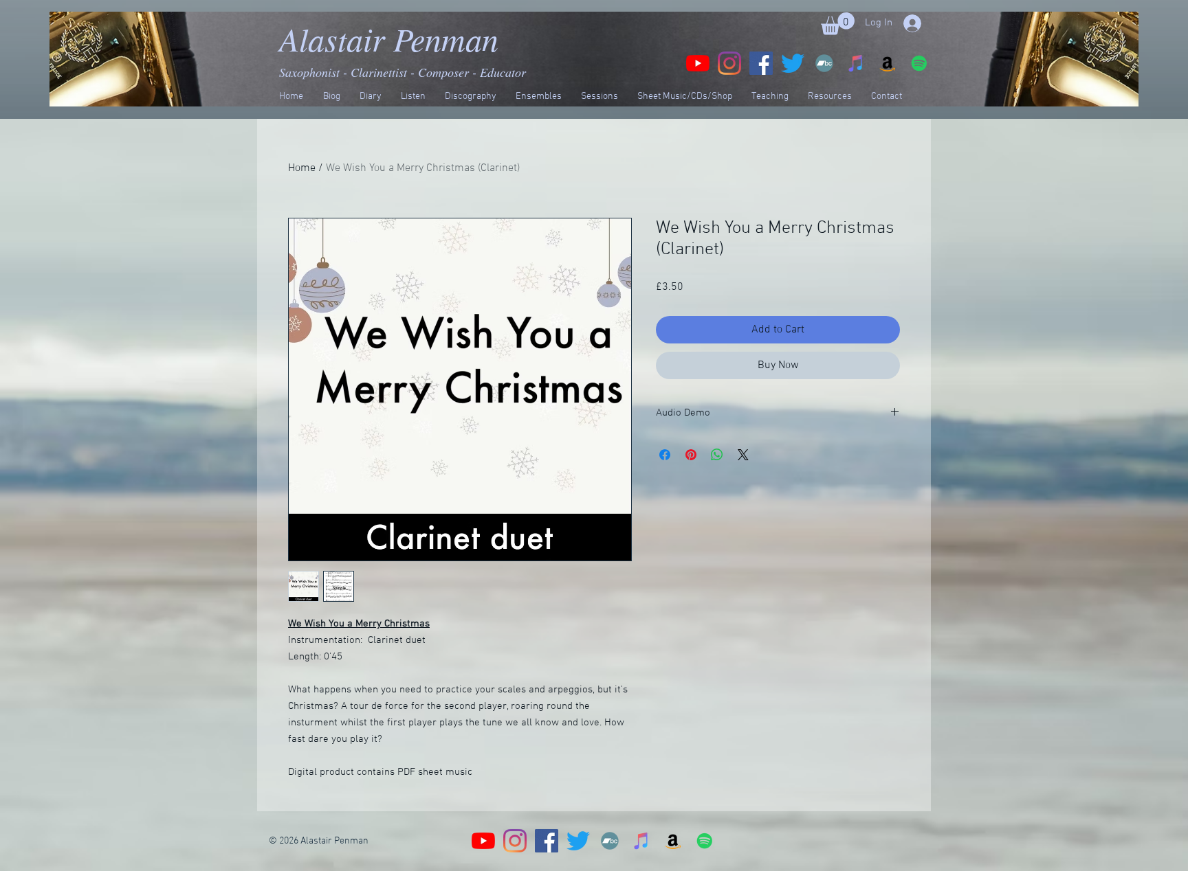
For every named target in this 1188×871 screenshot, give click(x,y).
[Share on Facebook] (665, 454)
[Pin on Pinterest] (691, 454)
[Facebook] (761, 63)
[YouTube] (698, 63)
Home (302, 168)
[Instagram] (729, 63)
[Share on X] (743, 454)
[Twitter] (792, 63)
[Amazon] (887, 63)
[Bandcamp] (824, 63)
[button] (838, 23)
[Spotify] (919, 63)
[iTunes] (856, 63)
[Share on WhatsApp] (717, 454)
